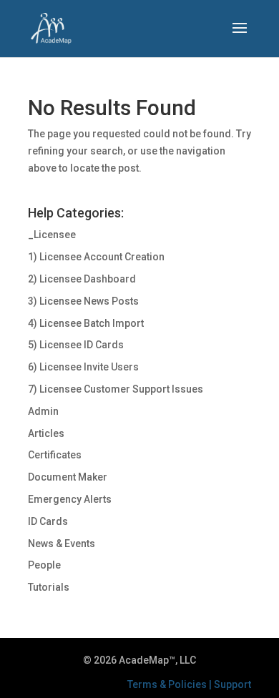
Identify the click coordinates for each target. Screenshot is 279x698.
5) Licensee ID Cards (76, 344)
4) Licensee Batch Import (86, 323)
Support (232, 684)
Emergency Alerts (70, 499)
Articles (46, 433)
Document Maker (67, 477)
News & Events (61, 543)
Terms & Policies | (170, 684)
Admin (43, 411)
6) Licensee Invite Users (83, 367)
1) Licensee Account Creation (96, 256)
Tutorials (48, 587)
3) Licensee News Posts (83, 301)
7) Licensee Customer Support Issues (115, 389)
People (44, 565)
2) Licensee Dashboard (82, 279)
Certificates (55, 455)
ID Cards (48, 521)
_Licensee (52, 234)
